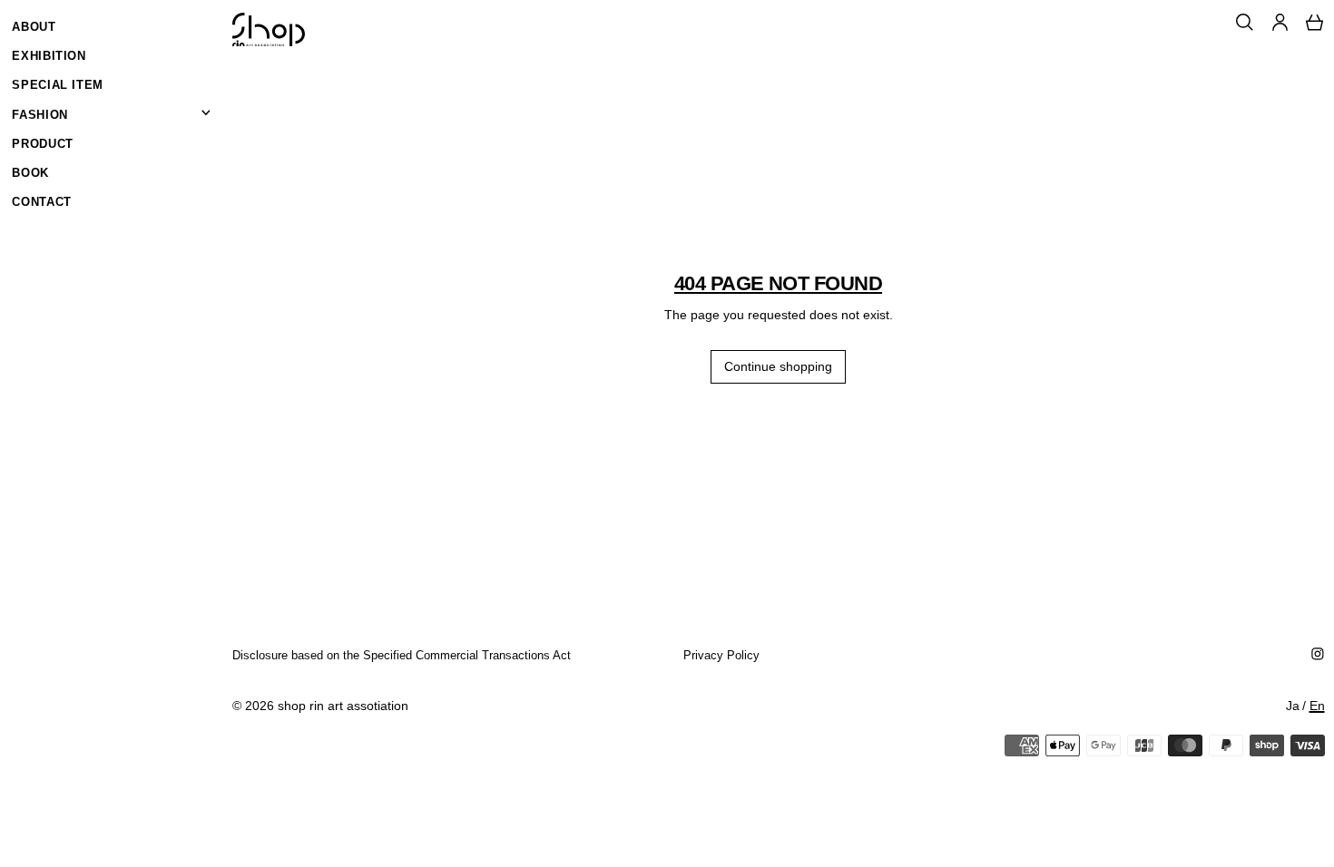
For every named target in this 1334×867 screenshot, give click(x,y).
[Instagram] (1317, 654)
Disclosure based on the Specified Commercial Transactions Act (401, 655)
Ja (1293, 705)
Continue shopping (778, 366)
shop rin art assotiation (343, 705)
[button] (1244, 22)
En (1317, 705)
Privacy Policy (721, 655)
